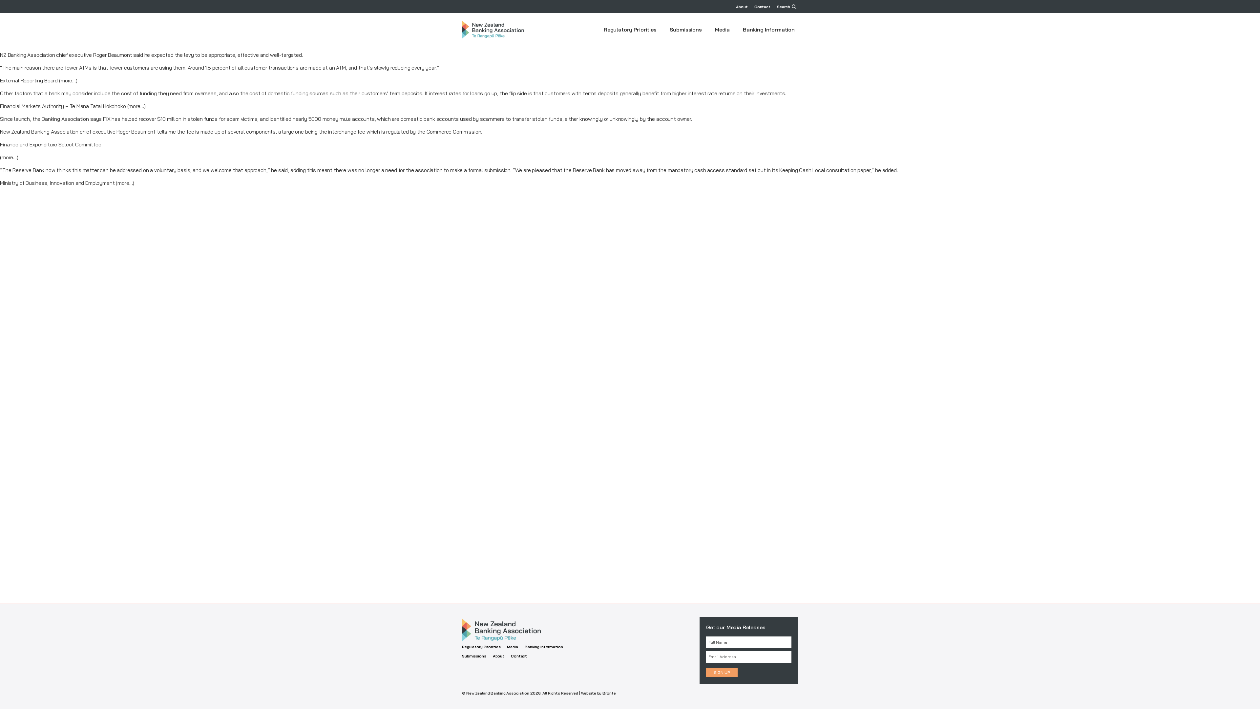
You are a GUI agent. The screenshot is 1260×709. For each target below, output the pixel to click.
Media (722, 29)
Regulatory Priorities (630, 29)
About (741, 6)
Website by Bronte (598, 693)
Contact (762, 6)
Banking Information (769, 29)
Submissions (686, 29)
